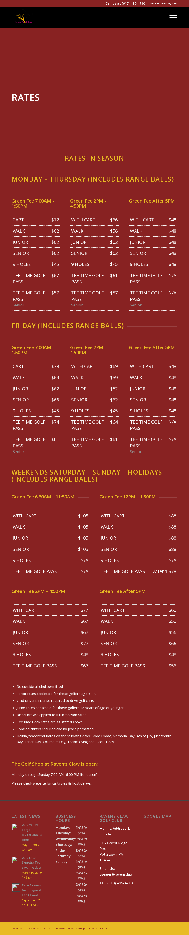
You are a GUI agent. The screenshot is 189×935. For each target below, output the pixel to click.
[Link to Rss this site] (174, 928)
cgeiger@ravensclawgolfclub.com (126, 874)
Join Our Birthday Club (163, 3)
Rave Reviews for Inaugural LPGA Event (31, 890)
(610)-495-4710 (133, 3)
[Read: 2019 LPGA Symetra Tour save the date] (16, 860)
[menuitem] (162, 3)
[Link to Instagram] (160, 928)
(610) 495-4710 (116, 883)
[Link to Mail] (167, 928)
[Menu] (171, 17)
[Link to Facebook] (146, 928)
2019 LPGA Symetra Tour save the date (32, 863)
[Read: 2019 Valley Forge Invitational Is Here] (16, 827)
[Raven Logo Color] (24, 17)
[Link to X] (153, 928)
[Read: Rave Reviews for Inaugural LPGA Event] (16, 887)
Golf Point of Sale (96, 928)
